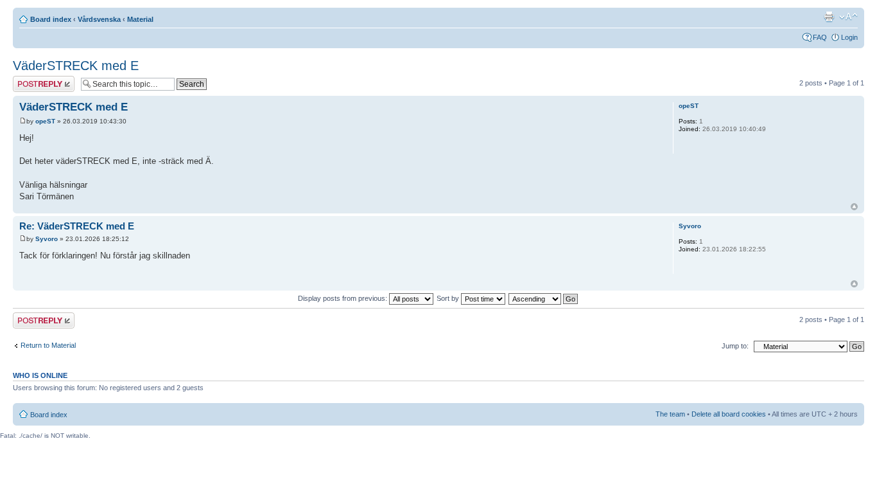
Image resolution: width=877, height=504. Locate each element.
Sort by (449, 298)
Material (140, 19)
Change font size (848, 16)
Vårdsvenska (99, 19)
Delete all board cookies (728, 414)
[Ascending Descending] (543, 298)
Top (854, 206)
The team (670, 414)
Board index (50, 19)
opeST (45, 121)
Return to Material (48, 345)
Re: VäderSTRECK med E (76, 226)
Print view (829, 16)
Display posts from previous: (343, 298)
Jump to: (735, 346)
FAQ (820, 37)
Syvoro (46, 238)
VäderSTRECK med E (76, 66)
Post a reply (31, 80)
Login (849, 37)
